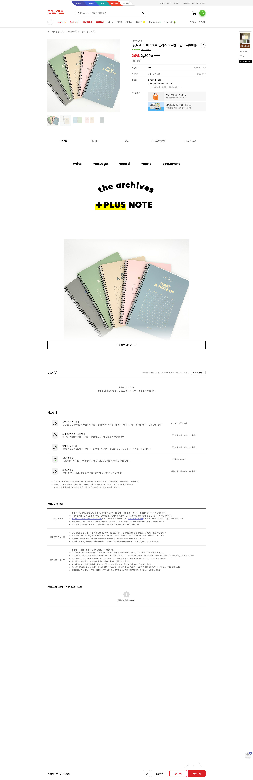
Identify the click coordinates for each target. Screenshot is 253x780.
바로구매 (197, 773)
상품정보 (63, 140)
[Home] (48, 32)
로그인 (169, 3)
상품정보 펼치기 (124, 345)
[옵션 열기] (194, 765)
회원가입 (162, 3)
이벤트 (129, 22)
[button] (203, 45)
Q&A (126, 140)
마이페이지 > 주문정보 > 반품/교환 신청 (87, 518)
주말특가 (100, 22)
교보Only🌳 (170, 22)
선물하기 (160, 773)
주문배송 (187, 3)
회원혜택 (177, 3)
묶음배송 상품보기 (174, 87)
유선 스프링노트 (86, 31)
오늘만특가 (87, 22)
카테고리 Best (189, 140)
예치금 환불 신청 (245, 61)
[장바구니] (194, 13)
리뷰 (95, 140)
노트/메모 (70, 31)
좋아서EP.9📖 (155, 22)
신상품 (120, 22)
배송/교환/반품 (158, 140)
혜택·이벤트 (243, 51)
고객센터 (203, 3)
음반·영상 (74, 22)
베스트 (111, 22)
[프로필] (202, 13)
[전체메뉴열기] (50, 22)
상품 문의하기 (198, 372)
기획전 (242, 56)
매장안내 (195, 3)
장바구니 (178, 773)
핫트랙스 (81, 13)
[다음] (121, 77)
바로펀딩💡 (140, 22)
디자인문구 (56, 31)
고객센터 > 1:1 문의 (135, 518)
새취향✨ (61, 22)
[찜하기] (146, 773)
